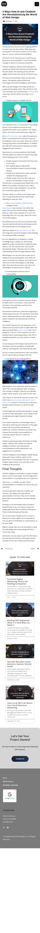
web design (30, 91)
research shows (23, 330)
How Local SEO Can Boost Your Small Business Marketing (19, 705)
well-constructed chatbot (14, 136)
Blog (5, 778)
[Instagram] (4, 827)
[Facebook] (8, 827)
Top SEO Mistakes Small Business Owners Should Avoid (19, 664)
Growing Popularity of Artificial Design (21, 203)
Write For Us (8, 781)
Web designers (7, 208)
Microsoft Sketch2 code (23, 230)
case (11, 482)
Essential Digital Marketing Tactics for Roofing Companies (17, 581)
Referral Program (10, 785)
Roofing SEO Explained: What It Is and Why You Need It (18, 622)
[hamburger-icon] (37, 4)
